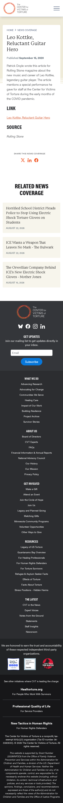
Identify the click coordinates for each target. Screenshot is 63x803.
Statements (31, 621)
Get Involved (31, 483)
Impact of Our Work (31, 405)
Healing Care (31, 400)
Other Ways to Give (31, 532)
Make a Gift (31, 489)
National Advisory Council (31, 458)
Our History (32, 463)
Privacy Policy (31, 474)
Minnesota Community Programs (31, 521)
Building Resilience (31, 411)
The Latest (31, 599)
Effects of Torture (31, 579)
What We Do (31, 378)
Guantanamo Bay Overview (31, 552)
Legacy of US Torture (32, 547)
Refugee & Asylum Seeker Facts (31, 573)
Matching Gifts (31, 516)
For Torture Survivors (31, 568)
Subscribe (31, 362)
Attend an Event (31, 494)
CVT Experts (31, 441)
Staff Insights (31, 626)
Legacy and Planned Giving (31, 510)
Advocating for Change (32, 389)
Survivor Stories (31, 421)
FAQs (31, 447)
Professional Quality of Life (31, 706)
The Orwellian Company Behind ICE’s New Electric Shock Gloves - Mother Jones (31, 272)
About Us (31, 431)
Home (10, 30)
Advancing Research (31, 384)
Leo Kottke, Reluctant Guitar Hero (28, 117)
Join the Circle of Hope (31, 499)
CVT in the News (31, 604)
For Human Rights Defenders (31, 563)
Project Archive (31, 416)
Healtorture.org (32, 689)
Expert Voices (31, 610)
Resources (31, 541)
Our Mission (31, 468)
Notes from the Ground (31, 615)
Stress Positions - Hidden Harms (31, 590)
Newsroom (31, 631)
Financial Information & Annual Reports (31, 452)
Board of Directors (31, 436)
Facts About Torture (31, 584)
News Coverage (27, 30)
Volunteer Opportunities (31, 526)
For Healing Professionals (31, 557)
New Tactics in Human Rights (31, 723)
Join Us (31, 505)
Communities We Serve (31, 394)
